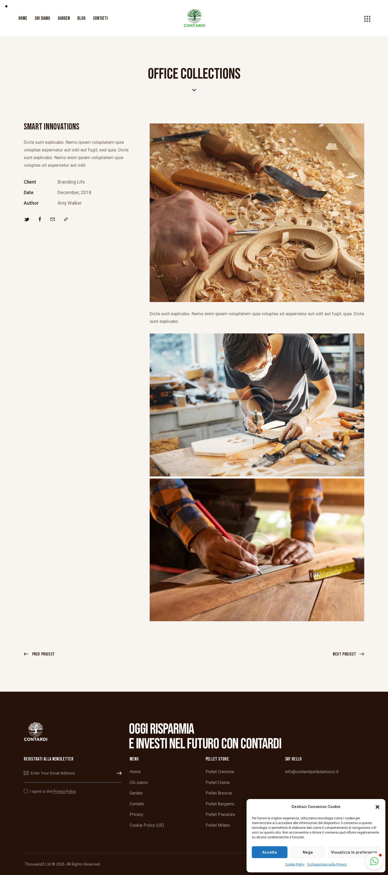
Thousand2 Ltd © (40, 864)
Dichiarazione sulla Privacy (327, 864)
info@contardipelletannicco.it (311, 771)
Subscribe (118, 773)
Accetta (269, 852)
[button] (377, 807)
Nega (308, 852)
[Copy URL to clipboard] (66, 219)
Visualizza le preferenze (354, 852)
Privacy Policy (64, 791)
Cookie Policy (295, 864)
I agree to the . (53, 791)
